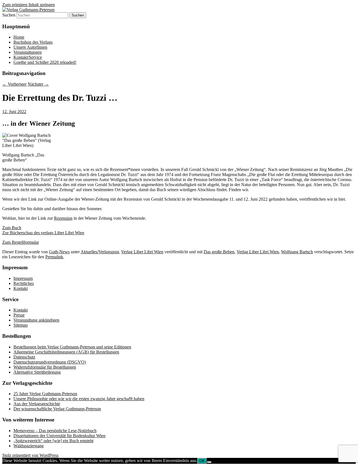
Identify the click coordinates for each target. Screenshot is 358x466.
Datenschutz (24, 357)
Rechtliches (23, 283)
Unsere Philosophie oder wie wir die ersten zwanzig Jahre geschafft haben (78, 398)
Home (18, 37)
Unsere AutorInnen (30, 47)
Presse (19, 315)
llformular (30, 242)
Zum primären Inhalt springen (28, 4)
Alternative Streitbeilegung (37, 372)
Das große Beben (219, 251)
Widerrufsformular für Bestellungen (44, 367)
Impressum (23, 278)
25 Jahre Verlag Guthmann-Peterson (45, 393)
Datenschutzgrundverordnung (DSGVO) (49, 362)
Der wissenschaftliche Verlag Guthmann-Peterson (57, 408)
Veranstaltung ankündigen (36, 320)
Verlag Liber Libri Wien (142, 251)
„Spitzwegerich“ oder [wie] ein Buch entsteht (53, 440)
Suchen (8, 15)
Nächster (38, 84)
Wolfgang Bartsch (297, 251)
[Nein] (209, 462)
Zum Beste (12, 242)
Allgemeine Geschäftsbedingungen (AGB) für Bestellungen (66, 352)
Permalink (54, 256)
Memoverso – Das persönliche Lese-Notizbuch (54, 430)
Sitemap (20, 325)
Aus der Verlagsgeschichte (36, 403)
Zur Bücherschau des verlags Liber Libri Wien (43, 232)
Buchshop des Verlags (33, 42)
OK (202, 461)
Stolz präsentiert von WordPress (30, 455)
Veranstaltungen (27, 52)
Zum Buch (11, 227)
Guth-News (59, 251)
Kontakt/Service (27, 57)
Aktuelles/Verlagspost (100, 251)
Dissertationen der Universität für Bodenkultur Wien (59, 435)
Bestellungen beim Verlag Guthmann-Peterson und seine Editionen (72, 347)
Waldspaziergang (28, 445)
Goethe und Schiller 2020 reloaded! (44, 62)
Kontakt (20, 288)
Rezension (63, 218)
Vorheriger (14, 84)
